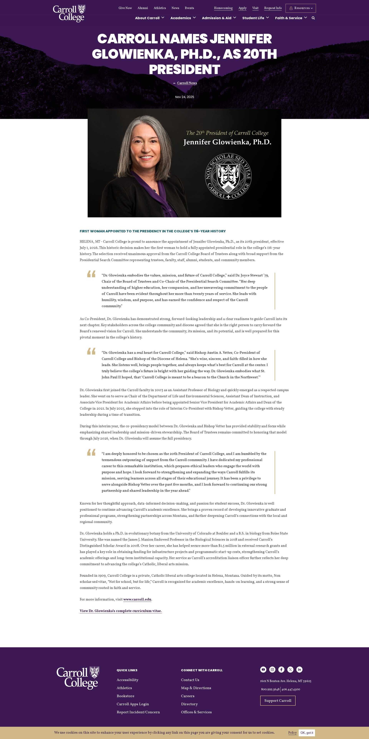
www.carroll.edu (137, 599)
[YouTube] (263, 672)
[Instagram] (272, 672)
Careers (187, 696)
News (175, 8)
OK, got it (307, 732)
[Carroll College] (69, 14)
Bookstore (125, 696)
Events (189, 8)
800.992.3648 (270, 689)
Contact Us (190, 680)
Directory (189, 704)
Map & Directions (196, 688)
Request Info (273, 8)
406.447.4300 (291, 689)
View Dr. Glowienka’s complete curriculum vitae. (121, 611)
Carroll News (187, 83)
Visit (255, 8)
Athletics (160, 8)
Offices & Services (196, 712)
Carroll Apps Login (133, 704)
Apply (243, 8)
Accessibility (127, 680)
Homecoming (223, 8)
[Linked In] (299, 672)
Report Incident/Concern (138, 712)
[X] (290, 672)
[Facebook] (281, 672)
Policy (292, 733)
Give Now (125, 8)
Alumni (143, 8)
